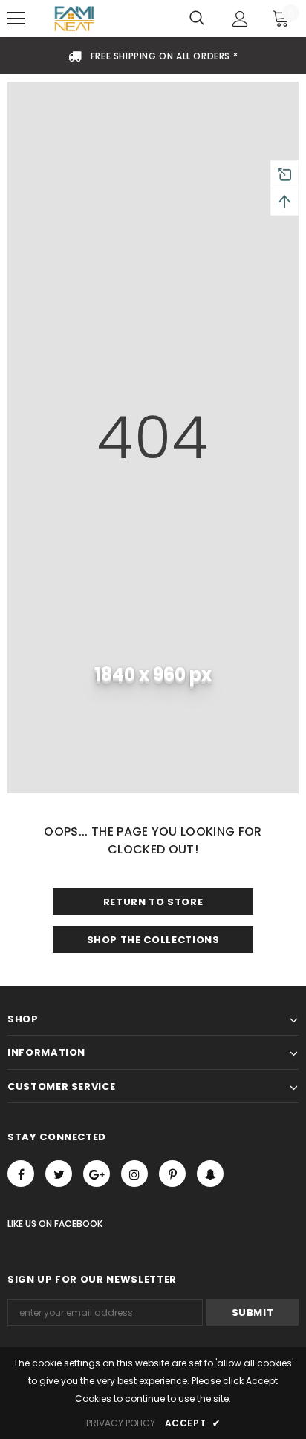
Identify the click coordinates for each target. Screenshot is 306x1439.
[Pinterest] (172, 1173)
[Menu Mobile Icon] (16, 18)
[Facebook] (20, 1173)
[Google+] (96, 1173)
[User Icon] (240, 19)
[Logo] (74, 19)
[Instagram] (134, 1173)
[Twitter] (58, 1173)
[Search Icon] (196, 18)
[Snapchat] (210, 1173)
